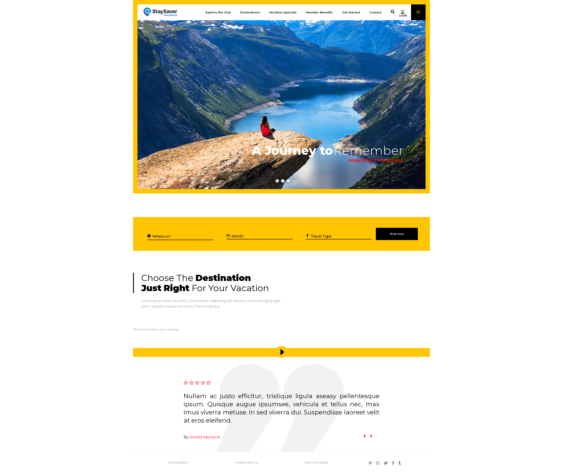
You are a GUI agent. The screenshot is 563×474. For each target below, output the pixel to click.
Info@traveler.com (247, 462)
